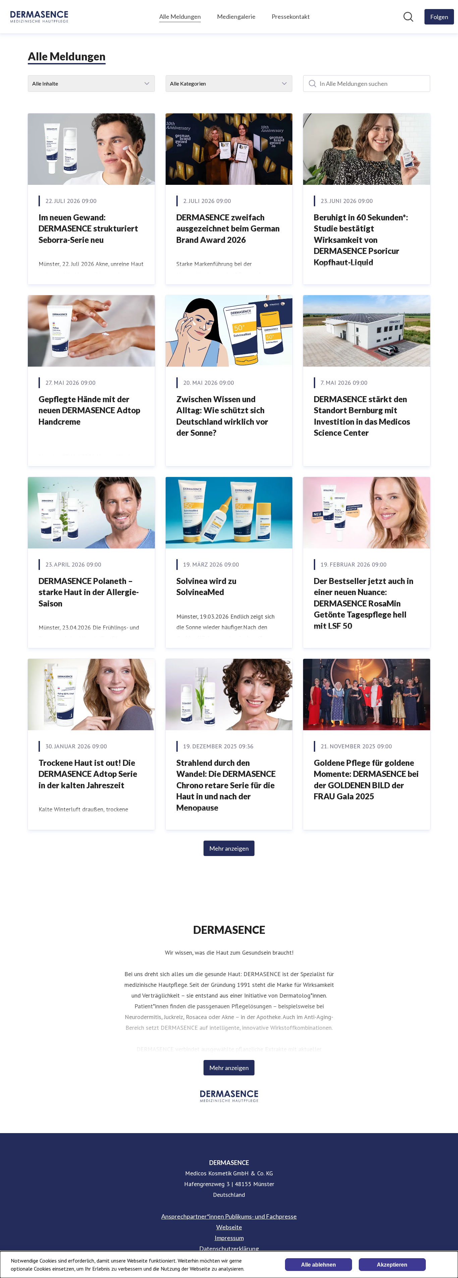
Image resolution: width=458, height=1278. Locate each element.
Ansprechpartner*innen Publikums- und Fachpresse (229, 1216)
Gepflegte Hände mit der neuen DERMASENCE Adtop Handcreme (89, 410)
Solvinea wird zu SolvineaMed (206, 586)
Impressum (229, 1237)
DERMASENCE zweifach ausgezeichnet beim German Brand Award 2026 (228, 228)
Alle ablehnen (318, 1265)
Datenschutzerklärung (229, 1248)
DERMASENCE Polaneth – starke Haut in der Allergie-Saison (89, 592)
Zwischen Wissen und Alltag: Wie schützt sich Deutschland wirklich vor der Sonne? (222, 416)
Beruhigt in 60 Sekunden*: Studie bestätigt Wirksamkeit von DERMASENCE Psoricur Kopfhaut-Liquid (361, 239)
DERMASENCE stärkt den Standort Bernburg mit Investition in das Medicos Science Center (362, 416)
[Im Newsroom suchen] (408, 16)
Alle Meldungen (180, 16)
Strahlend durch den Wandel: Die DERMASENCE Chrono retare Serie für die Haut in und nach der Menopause (226, 785)
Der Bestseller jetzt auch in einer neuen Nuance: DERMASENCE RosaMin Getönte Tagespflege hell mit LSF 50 (363, 603)
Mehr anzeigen (229, 848)
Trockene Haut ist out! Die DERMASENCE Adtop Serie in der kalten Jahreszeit (88, 774)
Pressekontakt (291, 16)
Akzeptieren (392, 1265)
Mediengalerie (236, 16)
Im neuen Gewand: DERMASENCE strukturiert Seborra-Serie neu (88, 228)
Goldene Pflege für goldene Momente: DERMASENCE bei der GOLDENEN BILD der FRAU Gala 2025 (366, 779)
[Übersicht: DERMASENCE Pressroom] (39, 17)
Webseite (229, 1227)
